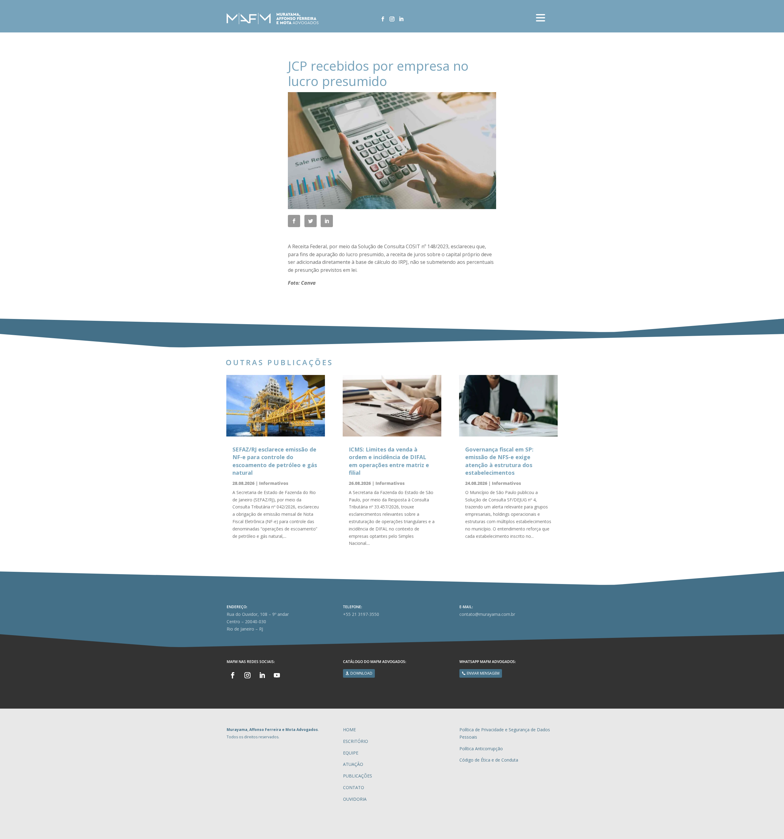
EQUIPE (350, 753)
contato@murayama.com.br (487, 614)
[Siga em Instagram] (392, 19)
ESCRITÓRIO (355, 741)
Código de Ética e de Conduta (488, 760)
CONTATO (353, 787)
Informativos (273, 483)
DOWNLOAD (361, 673)
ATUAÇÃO (353, 764)
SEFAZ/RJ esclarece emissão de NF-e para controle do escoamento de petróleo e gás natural (274, 461)
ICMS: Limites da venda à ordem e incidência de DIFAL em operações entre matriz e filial (389, 461)
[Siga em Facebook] (383, 19)
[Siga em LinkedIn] (401, 19)
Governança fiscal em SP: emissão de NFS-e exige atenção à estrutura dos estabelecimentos (499, 461)
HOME (349, 729)
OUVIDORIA (355, 799)
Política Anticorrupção (481, 748)
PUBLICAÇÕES (357, 776)
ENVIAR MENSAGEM (483, 673)
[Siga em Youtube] (277, 675)
